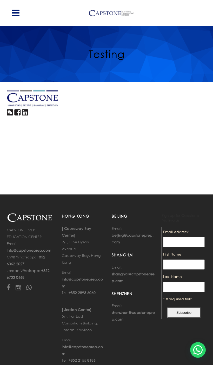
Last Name (172, 276)
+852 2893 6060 (82, 292)
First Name (172, 254)
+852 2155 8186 (82, 360)
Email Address (176, 231)
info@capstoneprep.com (29, 250)
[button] (198, 350)
